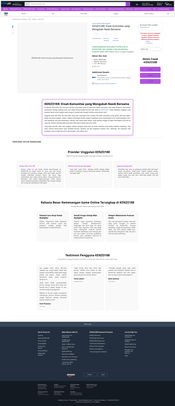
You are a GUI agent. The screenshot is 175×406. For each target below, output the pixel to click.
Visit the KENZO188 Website (101, 23)
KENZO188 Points (15, 9)
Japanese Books (88, 9)
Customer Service (163, 9)
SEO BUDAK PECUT (113, 400)
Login (150, 69)
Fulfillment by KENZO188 (66, 340)
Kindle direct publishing (69, 359)
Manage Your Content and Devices (129, 351)
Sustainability (42, 343)
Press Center (42, 341)
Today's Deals (65, 9)
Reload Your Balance (96, 349)
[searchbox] (78, 4)
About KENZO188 (43, 338)
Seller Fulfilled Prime (68, 344)
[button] (17, 4)
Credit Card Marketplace (97, 343)
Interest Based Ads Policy (85, 400)
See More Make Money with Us (67, 363)
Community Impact (41, 347)
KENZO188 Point (95, 335)
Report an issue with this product (105, 83)
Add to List (144, 49)
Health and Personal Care (143, 9)
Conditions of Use (63, 400)
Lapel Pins (41, 19)
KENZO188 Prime (130, 344)
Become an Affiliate (68, 354)
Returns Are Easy (130, 347)
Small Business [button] (96, 38)
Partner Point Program (97, 346)
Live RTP (150, 81)
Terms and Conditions (100, 400)
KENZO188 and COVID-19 (130, 336)
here (119, 52)
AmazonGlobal (42, 350)
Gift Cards (129, 9)
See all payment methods (98, 352)
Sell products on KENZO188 (67, 336)
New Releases (76, 9)
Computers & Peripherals (116, 9)
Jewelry (34, 19)
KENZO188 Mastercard (97, 341)
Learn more (105, 79)
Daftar (150, 75)
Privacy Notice (73, 400)
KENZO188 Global (29, 9)
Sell (154, 9)
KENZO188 (104, 110)
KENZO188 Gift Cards (97, 338)
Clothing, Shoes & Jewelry (19, 19)
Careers (40, 335)
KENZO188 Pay (67, 351)
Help (126, 356)
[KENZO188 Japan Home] (71, 375)
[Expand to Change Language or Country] (95, 375)
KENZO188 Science (41, 354)
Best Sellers (41, 9)
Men (29, 19)
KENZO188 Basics (53, 9)
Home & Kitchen (101, 9)
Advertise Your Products (69, 357)
